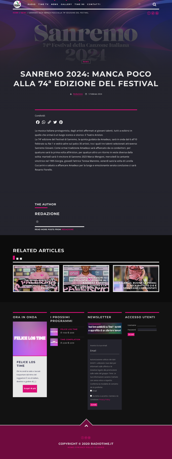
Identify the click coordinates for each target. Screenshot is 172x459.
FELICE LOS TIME (68, 329)
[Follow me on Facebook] (37, 221)
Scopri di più (36, 278)
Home (16, 12)
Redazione (78, 94)
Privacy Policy (104, 399)
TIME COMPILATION (70, 339)
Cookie (100, 447)
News (23, 12)
